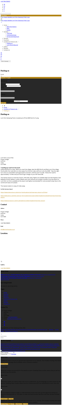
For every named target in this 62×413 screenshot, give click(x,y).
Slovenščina (27, 349)
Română (8, 349)
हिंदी (38, 345)
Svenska (13, 349)
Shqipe (22, 349)
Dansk (26, 344)
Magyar (42, 345)
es (4, 7)
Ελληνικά (31, 344)
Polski (49, 347)
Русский (3, 349)
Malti (18, 345)
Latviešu (56, 344)
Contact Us (7, 50)
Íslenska (6, 347)
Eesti (35, 344)
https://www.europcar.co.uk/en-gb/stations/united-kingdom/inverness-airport (23, 201)
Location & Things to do (11, 41)
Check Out (3, 86)
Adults (2, 87)
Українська (29, 347)
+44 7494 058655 (5, 1)
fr (4, 9)
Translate (13, 354)
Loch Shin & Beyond (12, 45)
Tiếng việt (54, 347)
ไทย (25, 347)
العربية (38, 344)
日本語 (35, 347)
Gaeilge (47, 344)
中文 (39, 349)
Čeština (35, 345)
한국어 (39, 347)
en (4, 6)
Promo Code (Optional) (7, 101)
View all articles (5, 279)
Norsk (10, 347)
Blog (8, 28)
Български (23, 345)
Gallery (6, 46)
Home (5, 25)
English (8, 344)
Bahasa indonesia (54, 345)
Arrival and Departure (13, 36)
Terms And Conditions (11, 331)
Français (17, 344)
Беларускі (30, 345)
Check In (3, 84)
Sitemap (51, 329)
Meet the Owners (11, 27)
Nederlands (16, 347)
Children (3, 94)
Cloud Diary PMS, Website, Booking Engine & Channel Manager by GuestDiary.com (24, 329)
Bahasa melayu (12, 345)
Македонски (4, 345)
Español (12, 344)
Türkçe (22, 347)
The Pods (9, 33)
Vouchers (6, 40)
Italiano (22, 344)
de (4, 4)
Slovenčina (34, 349)
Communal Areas (11, 35)
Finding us (9, 43)
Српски (18, 349)
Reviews (6, 38)
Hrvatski (46, 345)
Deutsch (3, 344)
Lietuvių (51, 344)
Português (44, 347)
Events (8, 30)
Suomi (42, 344)
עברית (2, 347)
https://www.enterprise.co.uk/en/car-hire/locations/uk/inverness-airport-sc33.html (24, 192)
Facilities (6, 32)
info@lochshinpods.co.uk (8, 229)
